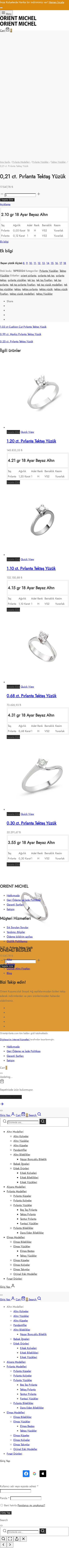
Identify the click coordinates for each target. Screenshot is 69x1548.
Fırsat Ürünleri (14, 1279)
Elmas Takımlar (21, 1269)
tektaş (17, 289)
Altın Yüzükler (21, 1141)
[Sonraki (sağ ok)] (10, 1545)
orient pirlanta (28, 276)
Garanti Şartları (15, 905)
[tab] (34, 204)
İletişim (10, 909)
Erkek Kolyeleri (28, 1173)
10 (30, 263)
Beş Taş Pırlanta (28, 1210)
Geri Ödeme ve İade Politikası (24, 900)
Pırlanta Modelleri (21, 162)
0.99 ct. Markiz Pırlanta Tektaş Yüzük (20, 334)
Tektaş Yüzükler (58, 162)
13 (43, 263)
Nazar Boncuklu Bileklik (33, 1159)
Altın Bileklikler (21, 1154)
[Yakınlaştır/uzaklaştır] (3, 1539)
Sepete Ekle (7, 199)
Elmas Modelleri (16, 1237)
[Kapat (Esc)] (23, 1539)
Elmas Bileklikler (22, 1242)
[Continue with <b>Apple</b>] (43, 1473)
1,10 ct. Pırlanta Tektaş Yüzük (31, 568)
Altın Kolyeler (20, 1136)
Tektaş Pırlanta (28, 1214)
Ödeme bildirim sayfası (20, 937)
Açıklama (5, 204)
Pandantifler (20, 1150)
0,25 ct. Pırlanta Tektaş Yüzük (16, 341)
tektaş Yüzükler (44, 294)
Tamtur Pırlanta (28, 1219)
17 (60, 263)
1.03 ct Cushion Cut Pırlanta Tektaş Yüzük (23, 327)
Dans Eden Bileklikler (32, 1233)
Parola (5, 1498)
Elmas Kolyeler (21, 1265)
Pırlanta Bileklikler (23, 1228)
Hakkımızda (13, 895)
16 (56, 263)
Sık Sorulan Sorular (17, 927)
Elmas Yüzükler (21, 1246)
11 (35, 263)
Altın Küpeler (20, 1145)
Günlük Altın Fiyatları (18, 969)
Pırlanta (11, 964)
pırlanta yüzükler (17, 280)
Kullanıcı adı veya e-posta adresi (19, 1486)
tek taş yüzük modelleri (49, 285)
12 (39, 263)
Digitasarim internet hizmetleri (15, 1039)
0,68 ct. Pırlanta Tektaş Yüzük (31, 696)
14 (47, 263)
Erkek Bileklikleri (29, 1177)
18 (64, 263)
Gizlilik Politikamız (17, 941)
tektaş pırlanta (30, 289)
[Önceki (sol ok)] (3, 1545)
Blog (9, 973)
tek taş (31, 280)
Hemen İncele (56, 2)
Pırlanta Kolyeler (22, 1200)
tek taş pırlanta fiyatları (22, 285)
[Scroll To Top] (2, 1105)
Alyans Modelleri (16, 1187)
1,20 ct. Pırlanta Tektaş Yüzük (31, 441)
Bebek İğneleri (21, 1164)
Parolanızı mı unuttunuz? (31, 1505)
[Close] (1, 7)
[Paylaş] (16, 1539)
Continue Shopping (11, 1097)
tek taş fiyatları (44, 280)
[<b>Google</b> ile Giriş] (34, 1473)
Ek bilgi (4, 242)
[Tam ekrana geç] (10, 1539)
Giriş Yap (5, 1513)
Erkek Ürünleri (21, 1168)
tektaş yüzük (46, 289)
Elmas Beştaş (27, 1251)
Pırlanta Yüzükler (40, 162)
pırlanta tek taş (46, 276)
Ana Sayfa (5, 162)
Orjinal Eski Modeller (25, 1274)
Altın (9, 959)
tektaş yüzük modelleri (22, 294)
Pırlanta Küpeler (22, 1196)
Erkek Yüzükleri (28, 1182)
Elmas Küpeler (21, 1260)
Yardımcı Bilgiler (16, 932)
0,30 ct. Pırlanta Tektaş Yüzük (31, 823)
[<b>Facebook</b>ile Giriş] (26, 1473)
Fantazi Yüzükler (29, 1223)
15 (52, 263)
